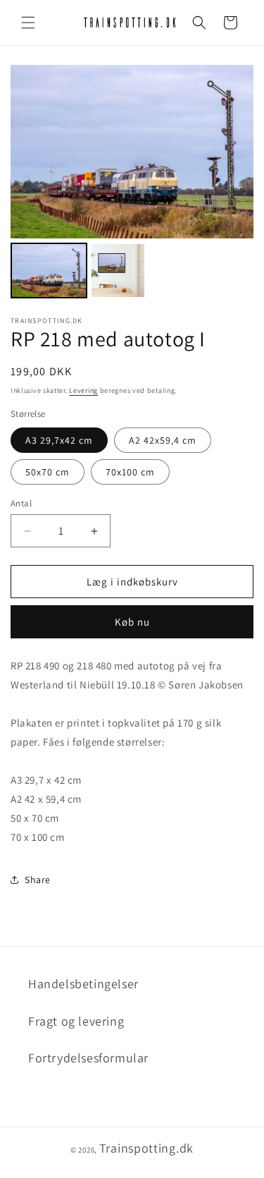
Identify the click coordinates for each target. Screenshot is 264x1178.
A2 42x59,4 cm (162, 440)
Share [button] (38, 879)
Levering (83, 390)
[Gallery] (132, 184)
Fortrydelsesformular (88, 1058)
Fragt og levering (76, 1021)
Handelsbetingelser (83, 984)
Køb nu (132, 622)
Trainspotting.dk (146, 1148)
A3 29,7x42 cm (59, 440)
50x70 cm (47, 472)
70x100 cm (130, 472)
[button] (28, 22)
